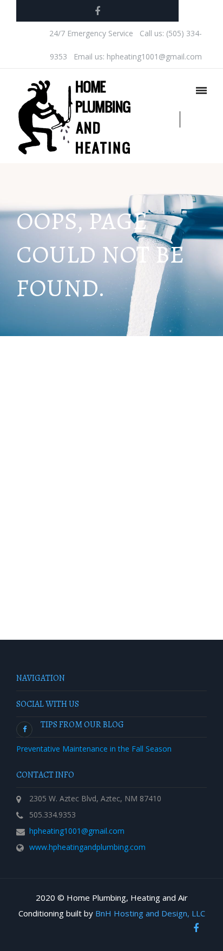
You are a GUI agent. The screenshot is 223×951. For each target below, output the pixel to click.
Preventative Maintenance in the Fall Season (94, 749)
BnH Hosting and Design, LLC (150, 913)
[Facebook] (97, 11)
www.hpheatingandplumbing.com (87, 847)
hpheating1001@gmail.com (76, 831)
